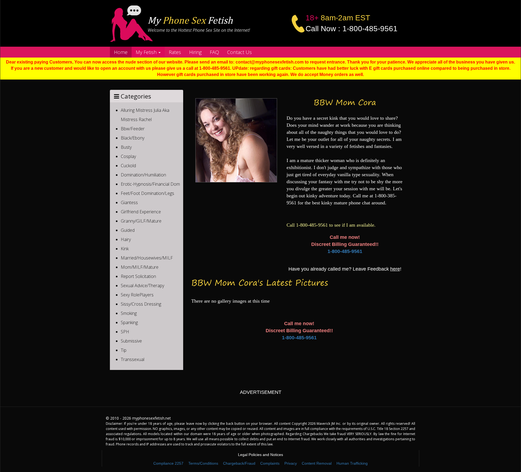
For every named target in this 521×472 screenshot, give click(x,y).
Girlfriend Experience (141, 212)
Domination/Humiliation (143, 175)
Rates (175, 52)
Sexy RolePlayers (137, 295)
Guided (128, 230)
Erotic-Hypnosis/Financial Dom (150, 184)
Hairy (126, 239)
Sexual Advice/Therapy (142, 286)
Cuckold (128, 166)
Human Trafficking (352, 463)
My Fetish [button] (147, 52)
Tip (123, 350)
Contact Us (239, 52)
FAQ (214, 52)
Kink (125, 249)
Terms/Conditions (203, 463)
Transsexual (132, 359)
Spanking (129, 322)
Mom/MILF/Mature (139, 267)
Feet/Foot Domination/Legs (147, 193)
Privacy (290, 463)
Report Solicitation (138, 276)
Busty (126, 147)
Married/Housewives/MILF (147, 258)
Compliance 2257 (168, 463)
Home (121, 52)
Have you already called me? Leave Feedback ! (344, 269)
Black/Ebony (132, 138)
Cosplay (128, 156)
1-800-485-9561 (345, 251)
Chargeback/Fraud (239, 463)
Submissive (131, 341)
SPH (125, 332)
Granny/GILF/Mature (141, 221)
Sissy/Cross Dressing (141, 304)
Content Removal (317, 463)
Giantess (129, 202)
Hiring (195, 52)
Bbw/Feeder (133, 129)
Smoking (129, 313)
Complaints (269, 463)
